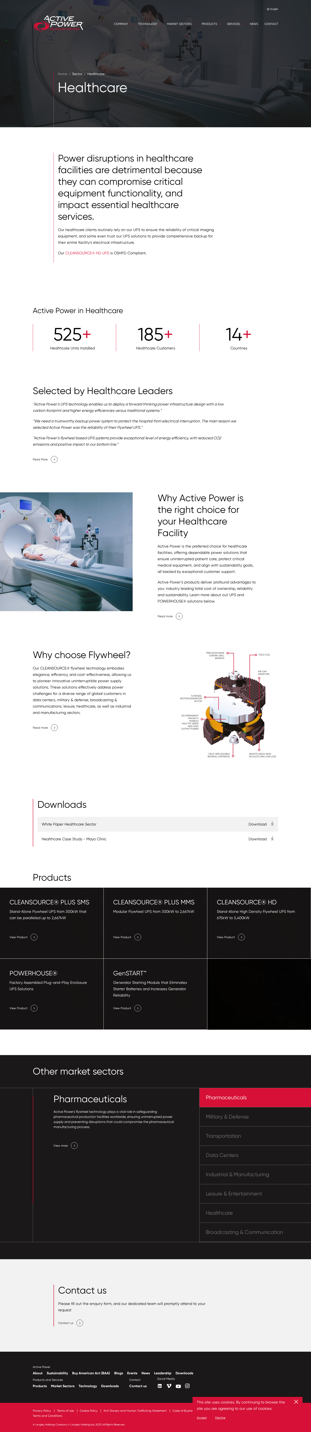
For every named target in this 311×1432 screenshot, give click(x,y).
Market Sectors (62, 1386)
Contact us (138, 1386)
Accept (202, 1417)
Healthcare (96, 74)
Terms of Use (66, 1410)
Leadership (162, 1373)
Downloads (184, 1373)
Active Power (41, 1367)
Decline (220, 1417)
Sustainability (57, 1373)
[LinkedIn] (159, 1385)
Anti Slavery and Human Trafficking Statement (135, 1410)
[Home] (59, 24)
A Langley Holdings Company (50, 1424)
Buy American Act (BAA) (91, 1373)
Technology (88, 1386)
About (38, 1373)
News (146, 1373)
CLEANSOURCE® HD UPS (87, 253)
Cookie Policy (89, 1410)
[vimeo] (169, 1385)
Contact (134, 1379)
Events (132, 1373)
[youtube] (178, 1386)
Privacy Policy (42, 1410)
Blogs (118, 1373)
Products (40, 1386)
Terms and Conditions (47, 1415)
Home (62, 74)
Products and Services (48, 1379)
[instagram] (187, 1386)
